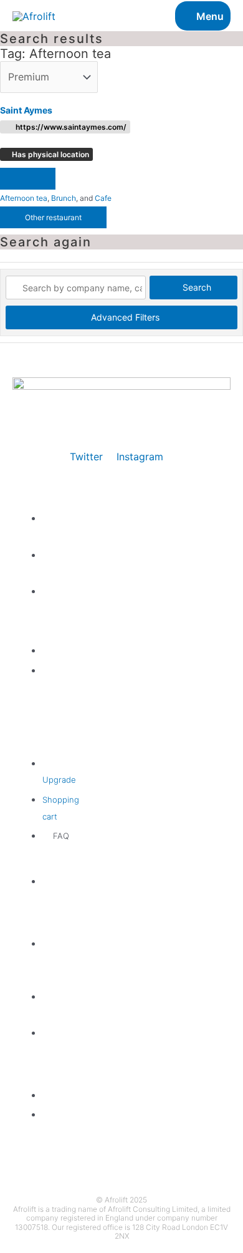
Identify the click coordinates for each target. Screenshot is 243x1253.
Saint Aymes (26, 110)
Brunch (63, 198)
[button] (27, 179)
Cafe (103, 198)
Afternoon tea (23, 198)
